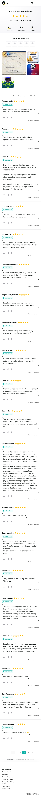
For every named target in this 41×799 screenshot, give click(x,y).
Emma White (7, 206)
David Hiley (6, 411)
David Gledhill (7, 598)
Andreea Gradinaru (9, 323)
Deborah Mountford (10, 264)
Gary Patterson (8, 694)
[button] (32, 3)
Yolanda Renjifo (8, 508)
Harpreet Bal (7, 636)
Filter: (33, 96)
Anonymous (6, 129)
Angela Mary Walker (10, 295)
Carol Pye (5, 381)
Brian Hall (5, 157)
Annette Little (7, 101)
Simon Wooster (8, 724)
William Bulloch (8, 444)
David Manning (8, 533)
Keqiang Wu (6, 234)
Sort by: (19, 96)
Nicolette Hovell (8, 350)
